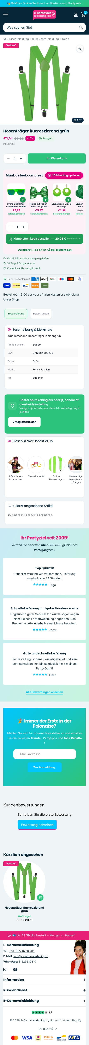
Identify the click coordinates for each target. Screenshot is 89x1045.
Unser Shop (11, 299)
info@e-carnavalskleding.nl (30, 956)
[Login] (76, 15)
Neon (65, 39)
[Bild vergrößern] (80, 48)
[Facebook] (15, 969)
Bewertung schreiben (37, 825)
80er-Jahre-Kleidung (45, 39)
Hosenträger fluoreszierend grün (24, 909)
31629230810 (27, 961)
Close (44, 980)
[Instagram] (5, 969)
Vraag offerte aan (24, 421)
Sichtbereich (5, 14)
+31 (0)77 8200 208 (22, 951)
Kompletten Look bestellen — (47, 238)
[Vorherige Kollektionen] (10, 448)
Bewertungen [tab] (41, 313)
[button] (21, 158)
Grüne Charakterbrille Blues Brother (16, 205)
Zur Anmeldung (44, 767)
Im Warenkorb (56, 158)
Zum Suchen (81, 27)
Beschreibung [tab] (15, 313)
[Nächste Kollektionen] (10, 488)
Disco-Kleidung (19, 39)
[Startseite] (4, 39)
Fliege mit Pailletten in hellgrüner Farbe (39, 205)
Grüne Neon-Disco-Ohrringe (62, 205)
